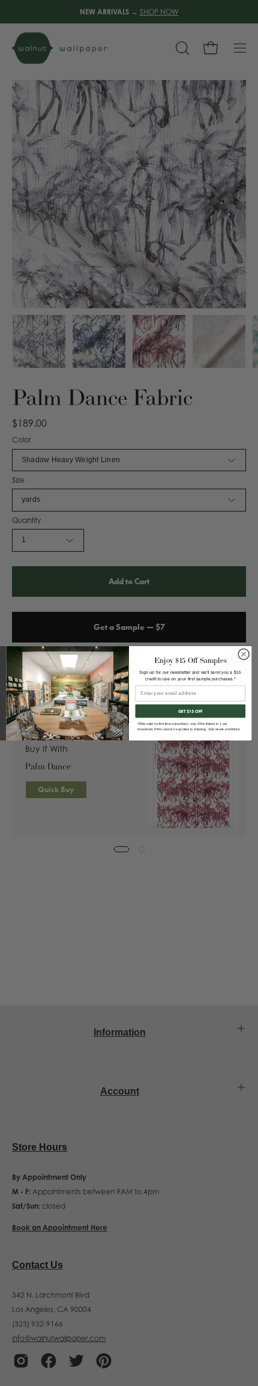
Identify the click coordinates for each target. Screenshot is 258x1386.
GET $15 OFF (190, 710)
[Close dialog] (243, 654)
